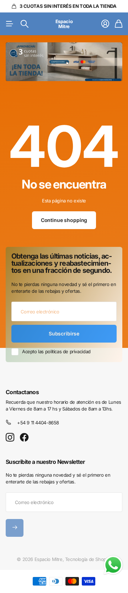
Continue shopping (64, 220)
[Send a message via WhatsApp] (113, 565)
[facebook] (24, 437)
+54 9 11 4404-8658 (38, 422)
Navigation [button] (10, 24)
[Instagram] (10, 437)
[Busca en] (24, 24)
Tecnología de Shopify (88, 559)
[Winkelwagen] (118, 23)
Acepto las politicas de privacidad (56, 351)
